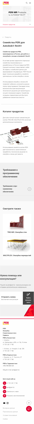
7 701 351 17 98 (8, 359)
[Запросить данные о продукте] (29, 409)
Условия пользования (10, 415)
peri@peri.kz (11, 285)
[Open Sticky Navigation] (29, 403)
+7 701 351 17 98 (8, 344)
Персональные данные (10, 412)
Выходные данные (9, 408)
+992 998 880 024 (8, 366)
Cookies (5, 419)
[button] (8, 37)
